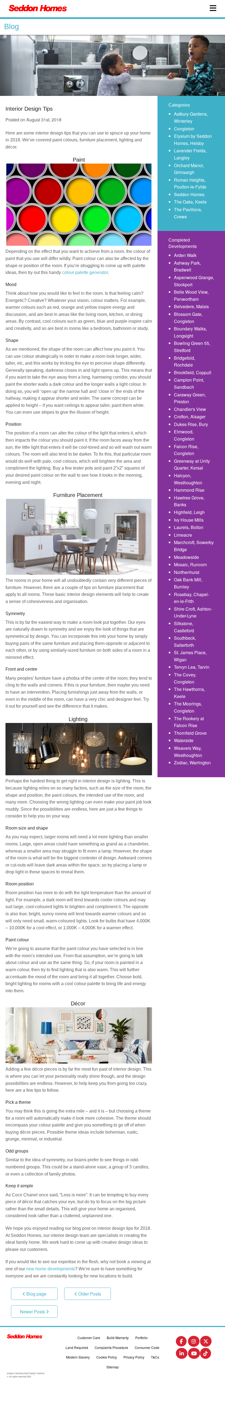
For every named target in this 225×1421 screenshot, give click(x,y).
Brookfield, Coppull (192, 372)
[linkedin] (181, 1354)
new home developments (50, 1268)
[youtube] (194, 1354)
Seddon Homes (189, 194)
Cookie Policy (106, 1357)
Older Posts (89, 1294)
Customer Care (88, 1337)
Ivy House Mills (189, 520)
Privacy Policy (133, 1357)
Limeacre (183, 535)
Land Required (77, 1347)
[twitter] (206, 1342)
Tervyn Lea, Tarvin (191, 667)
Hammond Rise (189, 490)
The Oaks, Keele (190, 202)
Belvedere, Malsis (191, 306)
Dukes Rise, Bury (191, 424)
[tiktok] (205, 1354)
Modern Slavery (78, 1357)
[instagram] (193, 1342)
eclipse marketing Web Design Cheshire (25, 1373)
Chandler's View (190, 409)
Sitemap (112, 1367)
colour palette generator (85, 272)
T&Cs (155, 1357)
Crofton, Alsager (190, 416)
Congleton (184, 128)
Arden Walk (185, 255)
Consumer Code (147, 1347)
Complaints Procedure (111, 1347)
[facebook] (181, 1342)
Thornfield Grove (190, 733)
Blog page (35, 1294)
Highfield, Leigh (189, 512)
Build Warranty (118, 1337)
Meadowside (186, 557)
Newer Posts (33, 1311)
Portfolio (141, 1337)
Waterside (183, 740)
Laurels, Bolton (188, 527)
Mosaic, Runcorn (190, 564)
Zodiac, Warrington (192, 762)
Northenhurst (186, 572)
